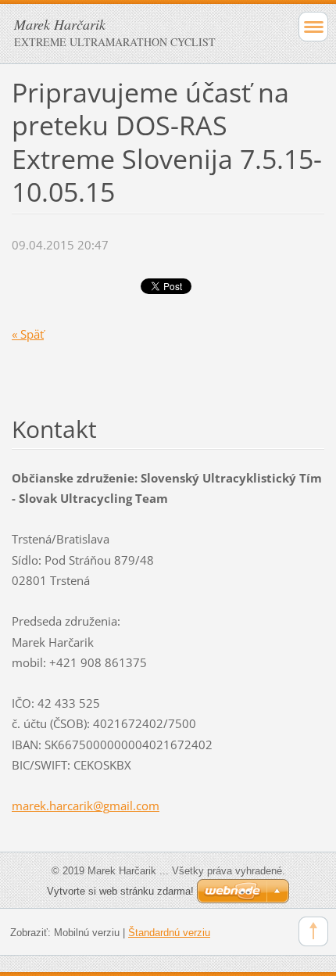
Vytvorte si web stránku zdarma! (120, 891)
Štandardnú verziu (169, 932)
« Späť (28, 334)
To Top (313, 931)
